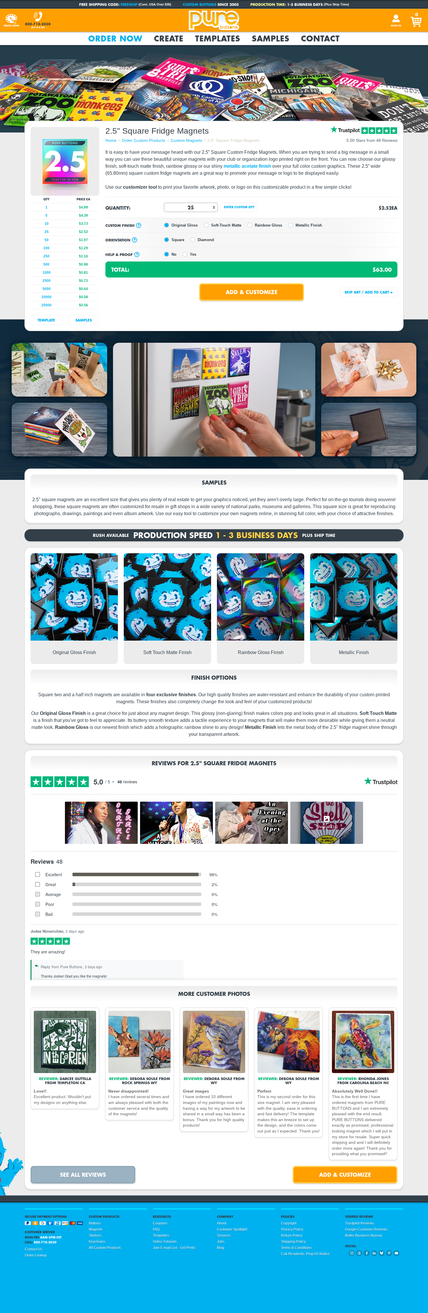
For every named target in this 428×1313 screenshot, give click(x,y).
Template (46, 320)
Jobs (220, 1242)
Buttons (95, 1223)
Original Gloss (184, 225)
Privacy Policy (292, 1229)
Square (177, 240)
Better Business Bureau (363, 1236)
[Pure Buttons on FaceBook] (367, 1253)
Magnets (95, 1229)
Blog (220, 1248)
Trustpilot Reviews (359, 1223)
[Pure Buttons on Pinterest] (389, 1253)
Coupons (160, 1223)
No (173, 254)
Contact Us (33, 1249)
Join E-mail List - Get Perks (174, 1248)
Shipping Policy (293, 1242)
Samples (270, 38)
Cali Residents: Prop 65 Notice (305, 1254)
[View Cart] (416, 20)
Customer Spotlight (232, 1229)
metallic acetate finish (248, 166)
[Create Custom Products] (11, 20)
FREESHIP (129, 4)
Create (168, 38)
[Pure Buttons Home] (214, 20)
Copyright (288, 1223)
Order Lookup (36, 1255)
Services (224, 1236)
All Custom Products (105, 1248)
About (221, 1223)
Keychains (97, 1242)
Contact (320, 38)
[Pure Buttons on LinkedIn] (374, 1253)
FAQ (156, 1229)
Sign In (396, 25)
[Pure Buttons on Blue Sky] (382, 1253)
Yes (193, 254)
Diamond (206, 240)
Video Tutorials (165, 1242)
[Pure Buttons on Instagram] (352, 1253)
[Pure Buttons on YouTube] (396, 1253)
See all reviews (83, 1174)
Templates (217, 38)
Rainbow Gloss (268, 225)
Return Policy (291, 1236)
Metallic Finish (309, 225)
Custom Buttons (199, 4)
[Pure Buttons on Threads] (359, 1253)
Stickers (95, 1236)
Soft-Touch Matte (226, 225)
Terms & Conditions (296, 1248)
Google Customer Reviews (366, 1229)
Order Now (115, 38)
